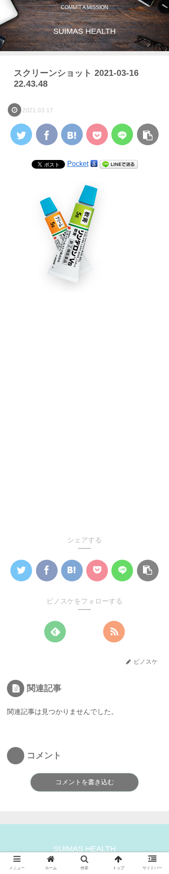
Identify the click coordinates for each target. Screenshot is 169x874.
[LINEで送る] (119, 163)
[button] (150, 751)
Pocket (77, 163)
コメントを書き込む (84, 782)
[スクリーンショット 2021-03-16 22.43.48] (72, 134)
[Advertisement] (84, 414)
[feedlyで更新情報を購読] (55, 631)
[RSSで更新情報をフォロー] (114, 631)
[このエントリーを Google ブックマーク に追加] (94, 163)
